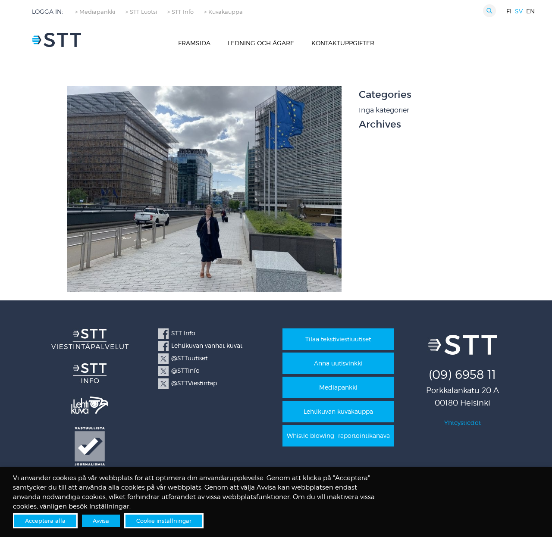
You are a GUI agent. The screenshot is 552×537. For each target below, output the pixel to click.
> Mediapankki (95, 12)
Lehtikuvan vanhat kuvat (206, 345)
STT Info (183, 333)
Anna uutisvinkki (338, 363)
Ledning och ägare (261, 43)
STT (56, 40)
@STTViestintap (194, 383)
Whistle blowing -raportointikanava (338, 435)
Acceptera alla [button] (45, 520)
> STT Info (180, 12)
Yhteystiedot (462, 422)
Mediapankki (338, 387)
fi (508, 11)
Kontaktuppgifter (342, 43)
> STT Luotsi (141, 12)
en (530, 11)
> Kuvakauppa (223, 12)
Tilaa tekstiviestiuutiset (338, 339)
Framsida (194, 43)
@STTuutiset (189, 358)
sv (519, 11)
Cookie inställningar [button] (163, 520)
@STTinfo (185, 370)
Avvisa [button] (101, 520)
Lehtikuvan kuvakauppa (338, 411)
